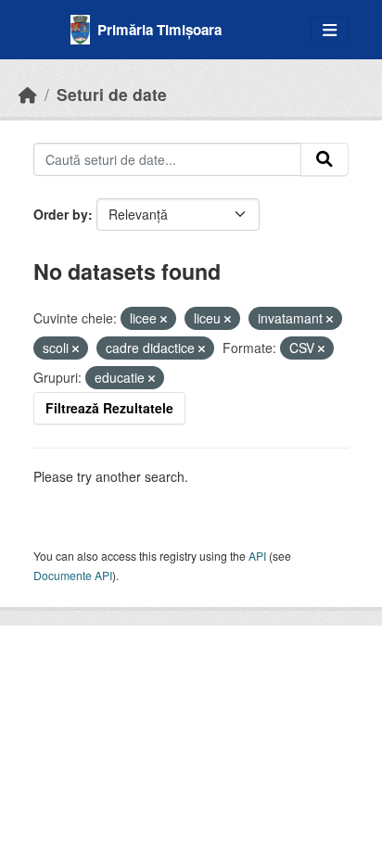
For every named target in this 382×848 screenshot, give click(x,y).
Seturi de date (112, 94)
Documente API (72, 575)
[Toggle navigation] (330, 30)
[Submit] (324, 159)
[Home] (28, 94)
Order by (60, 214)
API (257, 555)
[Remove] (163, 318)
